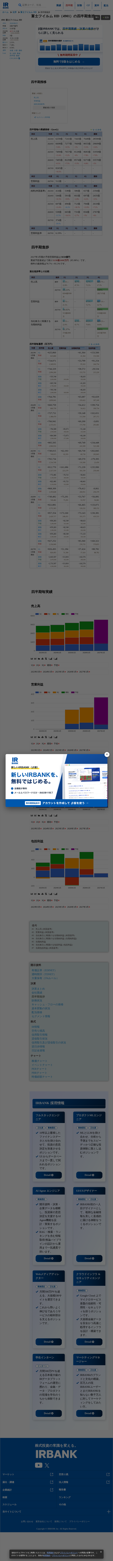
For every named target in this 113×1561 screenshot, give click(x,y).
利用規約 (50, 1553)
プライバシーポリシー (69, 1553)
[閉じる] (106, 754)
